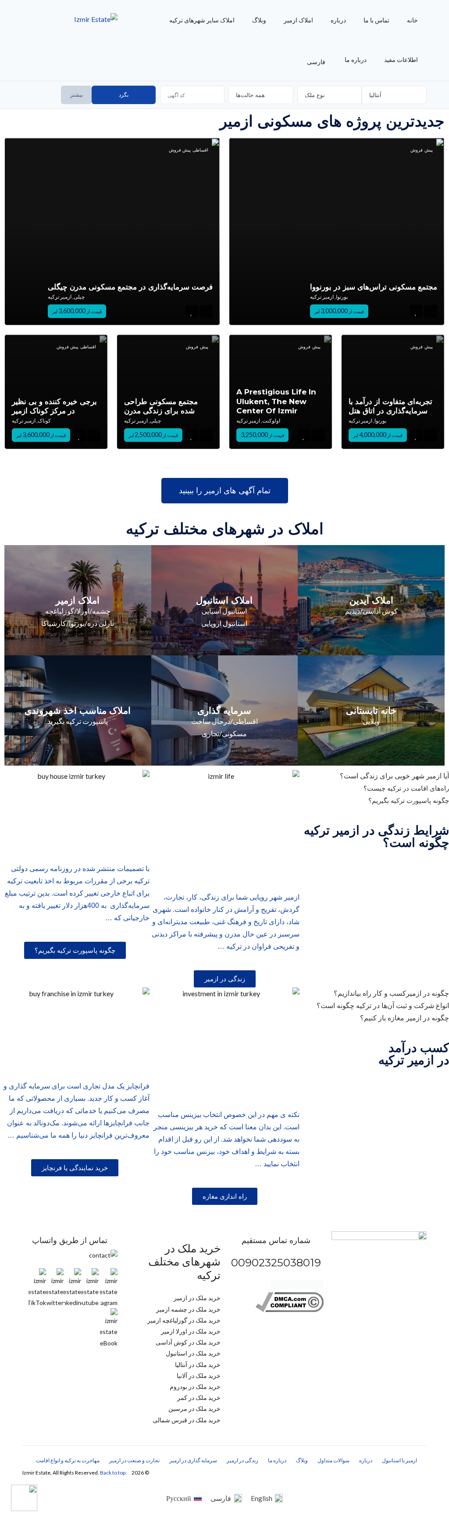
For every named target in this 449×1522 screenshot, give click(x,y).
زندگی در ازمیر (242, 1460)
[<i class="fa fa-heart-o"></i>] (191, 311)
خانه (412, 20)
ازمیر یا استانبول (399, 1460)
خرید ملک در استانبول (193, 1353)
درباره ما (356, 59)
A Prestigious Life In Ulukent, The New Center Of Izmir (276, 401)
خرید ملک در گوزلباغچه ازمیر (184, 1320)
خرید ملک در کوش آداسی (188, 1342)
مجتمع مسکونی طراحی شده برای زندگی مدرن (161, 406)
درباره (338, 20)
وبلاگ (259, 20)
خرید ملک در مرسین (194, 1408)
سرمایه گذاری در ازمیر (193, 1460)
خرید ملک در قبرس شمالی (187, 1420)
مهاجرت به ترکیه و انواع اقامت (68, 1460)
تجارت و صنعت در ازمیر (134, 1460)
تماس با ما (376, 20)
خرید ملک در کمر (199, 1397)
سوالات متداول (333, 1460)
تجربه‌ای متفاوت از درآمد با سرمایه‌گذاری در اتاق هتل (390, 406)
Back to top (112, 1472)
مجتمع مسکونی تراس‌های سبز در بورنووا (373, 286)
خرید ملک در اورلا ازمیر (191, 1331)
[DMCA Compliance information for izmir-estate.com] (290, 1309)
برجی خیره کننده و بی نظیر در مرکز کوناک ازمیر (54, 406)
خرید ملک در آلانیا (199, 1375)
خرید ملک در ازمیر (197, 1297)
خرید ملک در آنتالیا (198, 1364)
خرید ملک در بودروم (195, 1386)
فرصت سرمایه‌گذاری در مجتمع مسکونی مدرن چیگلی (130, 286)
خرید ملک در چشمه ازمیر (188, 1309)
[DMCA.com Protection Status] (297, 1287)
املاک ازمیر (298, 20)
